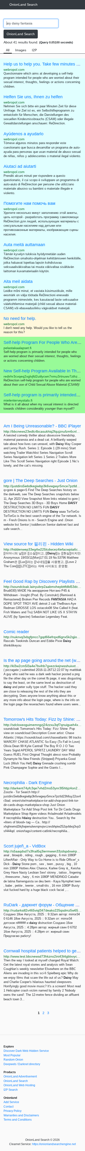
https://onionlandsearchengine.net (54, 1144)
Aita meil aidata (18, 281)
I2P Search (11, 1089)
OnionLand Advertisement (20, 1076)
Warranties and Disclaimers (21, 1115)
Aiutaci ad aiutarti (20, 166)
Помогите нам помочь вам (29, 203)
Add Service (11, 1102)
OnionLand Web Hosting (19, 1085)
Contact (8, 1106)
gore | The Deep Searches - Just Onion (40, 480)
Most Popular (12, 1055)
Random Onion (13, 1059)
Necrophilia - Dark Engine (28, 782)
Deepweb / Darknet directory (22, 1064)
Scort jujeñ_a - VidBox (25, 846)
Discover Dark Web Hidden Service (26, 1050)
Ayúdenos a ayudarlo (23, 133)
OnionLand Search (23, 4)
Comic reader (16, 631)
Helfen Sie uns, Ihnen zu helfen (33, 96)
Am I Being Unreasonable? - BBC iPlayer (42, 426)
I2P (34, 50)
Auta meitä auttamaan (24, 244)
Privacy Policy (12, 1110)
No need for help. (20, 318)
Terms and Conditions (18, 1119)
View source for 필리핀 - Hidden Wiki (38, 544)
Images (20, 50)
